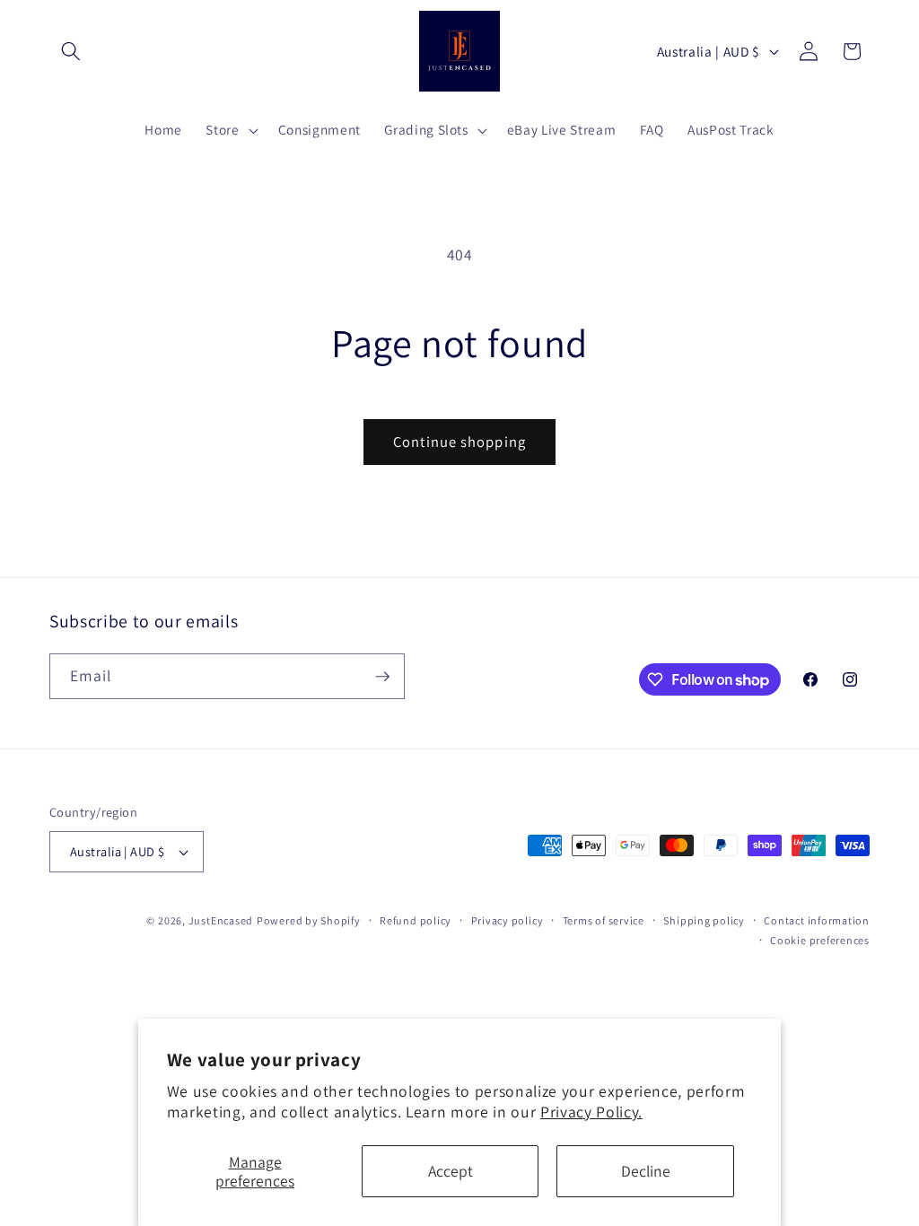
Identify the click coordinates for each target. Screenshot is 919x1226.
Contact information (817, 920)
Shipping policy (704, 920)
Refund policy (415, 920)
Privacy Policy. (591, 1111)
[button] (70, 51)
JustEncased (220, 920)
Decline (645, 1170)
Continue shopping (459, 441)
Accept (450, 1170)
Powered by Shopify (309, 920)
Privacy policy (507, 920)
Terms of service (603, 920)
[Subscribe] (382, 676)
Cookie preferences (820, 940)
